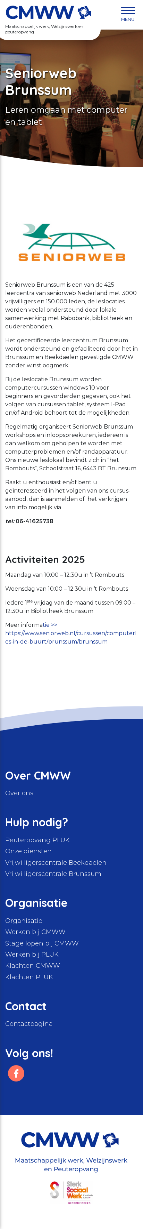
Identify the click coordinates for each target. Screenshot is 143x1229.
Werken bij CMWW (35, 932)
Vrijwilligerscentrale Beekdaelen (56, 863)
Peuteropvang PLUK (37, 840)
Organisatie (23, 921)
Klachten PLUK (29, 977)
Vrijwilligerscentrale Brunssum (53, 874)
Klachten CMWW (32, 965)
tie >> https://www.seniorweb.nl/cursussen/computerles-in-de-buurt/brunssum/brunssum (71, 633)
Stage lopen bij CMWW (42, 943)
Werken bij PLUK (32, 954)
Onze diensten (28, 851)
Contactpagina (29, 1024)
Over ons (19, 793)
